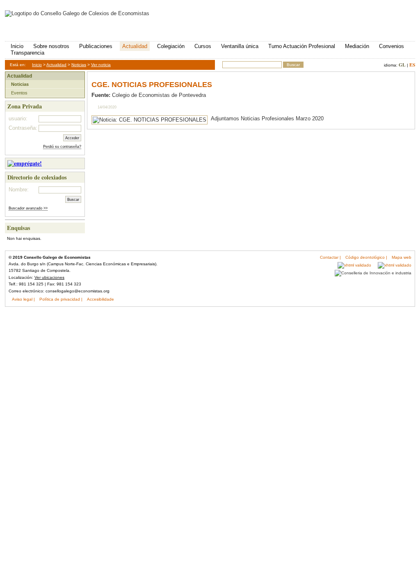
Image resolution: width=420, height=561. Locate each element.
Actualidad (134, 46)
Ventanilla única (239, 46)
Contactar (329, 257)
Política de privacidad (59, 299)
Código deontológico (365, 257)
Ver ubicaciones (49, 277)
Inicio (17, 46)
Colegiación (171, 46)
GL (402, 64)
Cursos (202, 46)
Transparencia (27, 53)
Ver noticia (101, 64)
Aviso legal (22, 299)
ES (412, 64)
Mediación (357, 46)
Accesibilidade (100, 299)
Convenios (391, 46)
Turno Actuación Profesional (301, 46)
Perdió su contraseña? (62, 147)
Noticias (78, 64)
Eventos (19, 92)
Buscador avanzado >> (28, 208)
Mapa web (401, 257)
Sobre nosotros (51, 46)
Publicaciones (95, 46)
